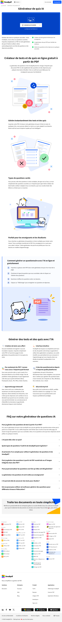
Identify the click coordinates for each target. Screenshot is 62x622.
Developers (35, 599)
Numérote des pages (38, 551)
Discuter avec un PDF (53, 544)
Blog (18, 596)
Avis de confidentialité (7, 616)
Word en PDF (21, 524)
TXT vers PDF (22, 540)
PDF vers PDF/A (7, 535)
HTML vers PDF (22, 546)
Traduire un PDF (52, 549)
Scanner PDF (51, 559)
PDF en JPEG (6, 540)
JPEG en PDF (6, 546)
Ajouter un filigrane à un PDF (39, 559)
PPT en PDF (21, 529)
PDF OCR (6, 532)
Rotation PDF (37, 529)
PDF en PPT (6, 556)
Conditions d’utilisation (22, 616)
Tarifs (34, 589)
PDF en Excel (6, 554)
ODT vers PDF (22, 535)
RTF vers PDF (22, 543)
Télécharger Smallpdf (53, 589)
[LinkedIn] (3, 610)
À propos (19, 589)
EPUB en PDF (21, 548)
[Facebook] (6, 610)
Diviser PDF (36, 527)
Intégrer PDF (36, 596)
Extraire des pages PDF (39, 535)
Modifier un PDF (37, 543)
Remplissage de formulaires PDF (37, 563)
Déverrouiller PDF (53, 533)
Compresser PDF (7, 524)
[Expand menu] (40, 25)
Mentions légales (35, 616)
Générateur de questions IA (52, 552)
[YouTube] (10, 610)
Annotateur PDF (37, 546)
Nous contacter (46, 615)
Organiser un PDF (38, 537)
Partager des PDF (37, 567)
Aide (18, 592)
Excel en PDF (21, 527)
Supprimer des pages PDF (39, 532)
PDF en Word (6, 551)
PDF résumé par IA (53, 547)
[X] (14, 610)
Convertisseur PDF (8, 529)
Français (57, 616)
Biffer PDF (36, 556)
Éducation (4, 589)
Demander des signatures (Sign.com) (54, 527)
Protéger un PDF (52, 536)
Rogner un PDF (37, 554)
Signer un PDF (52, 524)
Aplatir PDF (51, 539)
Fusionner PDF (37, 524)
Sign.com (35, 603)
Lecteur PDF (36, 548)
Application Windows (53, 596)
